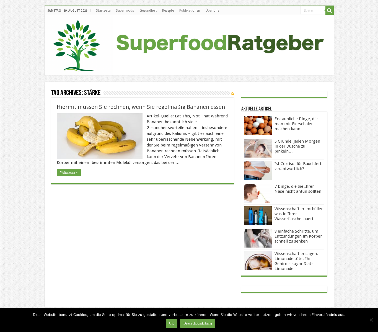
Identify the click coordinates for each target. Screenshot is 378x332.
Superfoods (125, 10)
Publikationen (189, 10)
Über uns (212, 10)
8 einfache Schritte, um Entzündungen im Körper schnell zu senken (298, 236)
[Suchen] (329, 10)
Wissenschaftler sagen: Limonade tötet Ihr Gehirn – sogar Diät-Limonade (296, 261)
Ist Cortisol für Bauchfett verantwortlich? (298, 166)
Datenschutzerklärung (197, 323)
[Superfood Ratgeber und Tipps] (189, 45)
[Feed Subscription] (232, 93)
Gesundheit (148, 10)
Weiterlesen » (68, 172)
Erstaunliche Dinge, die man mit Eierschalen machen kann (296, 123)
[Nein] (371, 320)
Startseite (103, 10)
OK (171, 323)
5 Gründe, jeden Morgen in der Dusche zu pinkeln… (297, 146)
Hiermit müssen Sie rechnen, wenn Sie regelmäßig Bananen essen (141, 107)
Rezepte (168, 10)
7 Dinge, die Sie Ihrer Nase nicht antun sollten (298, 189)
